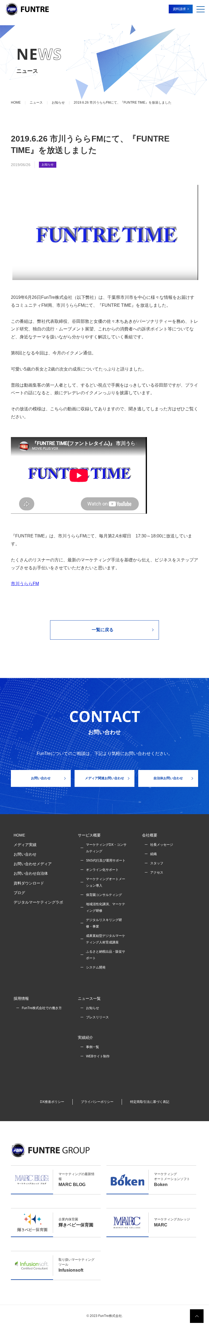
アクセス (156, 872)
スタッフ (156, 863)
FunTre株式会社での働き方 (42, 1008)
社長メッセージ (161, 845)
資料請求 (179, 9)
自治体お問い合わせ (168, 778)
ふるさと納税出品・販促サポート (105, 955)
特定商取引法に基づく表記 (149, 1102)
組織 (153, 854)
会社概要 (149, 835)
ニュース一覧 (89, 998)
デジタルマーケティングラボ (38, 902)
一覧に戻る (102, 629)
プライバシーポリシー (97, 1102)
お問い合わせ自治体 (31, 873)
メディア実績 (25, 844)
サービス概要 (89, 835)
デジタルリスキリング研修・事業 (104, 923)
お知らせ (48, 164)
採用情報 (21, 998)
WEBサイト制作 (98, 1056)
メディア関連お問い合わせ (104, 778)
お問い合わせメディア (33, 864)
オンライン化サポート (102, 870)
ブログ (19, 892)
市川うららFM (25, 583)
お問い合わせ (41, 778)
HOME (19, 835)
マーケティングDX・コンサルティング (106, 848)
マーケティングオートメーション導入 (105, 882)
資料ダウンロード (29, 883)
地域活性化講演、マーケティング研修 (105, 907)
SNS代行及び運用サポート (105, 860)
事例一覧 (92, 1047)
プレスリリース (97, 1017)
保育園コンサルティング (104, 895)
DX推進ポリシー (52, 1102)
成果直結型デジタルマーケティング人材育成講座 (105, 939)
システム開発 (96, 967)
